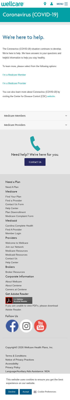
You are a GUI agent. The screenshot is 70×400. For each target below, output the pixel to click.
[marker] (45, 4)
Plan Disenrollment (15, 212)
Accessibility (11, 363)
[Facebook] (12, 325)
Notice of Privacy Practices (19, 359)
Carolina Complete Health (19, 225)
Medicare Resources (16, 250)
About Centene (13, 285)
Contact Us (35, 162)
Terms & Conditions (15, 355)
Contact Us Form (14, 204)
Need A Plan (12, 187)
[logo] (12, 3)
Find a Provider (13, 200)
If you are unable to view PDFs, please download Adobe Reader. (31, 307)
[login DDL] (51, 4)
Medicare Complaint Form (19, 216)
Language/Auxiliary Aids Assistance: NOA (27, 371)
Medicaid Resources (16, 254)
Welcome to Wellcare (16, 243)
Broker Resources (15, 272)
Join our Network (14, 246)
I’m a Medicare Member (14, 75)
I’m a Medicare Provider (14, 83)
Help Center (11, 208)
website (51, 96)
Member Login (13, 233)
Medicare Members (14, 115)
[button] (45, 392)
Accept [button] (26, 392)
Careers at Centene (16, 289)
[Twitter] (26, 325)
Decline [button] (11, 392)
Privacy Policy (12, 367)
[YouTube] (40, 325)
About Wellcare (13, 281)
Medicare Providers (14, 124)
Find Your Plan (13, 196)
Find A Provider (13, 229)
